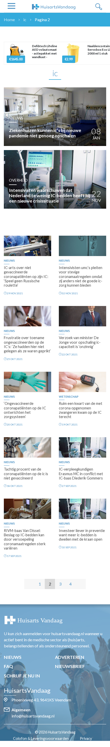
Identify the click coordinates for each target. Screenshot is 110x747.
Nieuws (12, 657)
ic (24, 19)
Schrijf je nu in (22, 675)
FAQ (8, 666)
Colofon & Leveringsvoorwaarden (41, 738)
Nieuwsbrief (70, 666)
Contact (57, 744)
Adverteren (69, 657)
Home (9, 19)
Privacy (86, 738)
